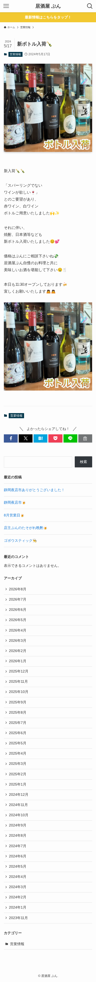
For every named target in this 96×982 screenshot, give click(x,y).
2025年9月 (17, 702)
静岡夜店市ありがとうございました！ (34, 490)
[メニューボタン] (6, 6)
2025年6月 (17, 733)
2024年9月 (17, 825)
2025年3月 (17, 764)
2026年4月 (17, 630)
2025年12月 (18, 671)
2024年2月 (17, 897)
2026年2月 (17, 651)
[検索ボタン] (90, 6)
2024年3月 (17, 887)
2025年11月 (18, 681)
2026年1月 (17, 661)
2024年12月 (18, 795)
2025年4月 (17, 753)
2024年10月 (18, 815)
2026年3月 (17, 641)
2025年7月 (17, 723)
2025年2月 (17, 774)
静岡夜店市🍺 (15, 502)
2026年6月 (17, 610)
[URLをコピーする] (85, 438)
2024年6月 (17, 856)
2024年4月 (17, 877)
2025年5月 (17, 743)
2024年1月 (17, 907)
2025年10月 (18, 692)
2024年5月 (17, 866)
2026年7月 (17, 599)
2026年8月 (17, 589)
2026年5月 (17, 620)
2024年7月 (17, 846)
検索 (83, 462)
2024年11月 (18, 805)
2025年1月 (17, 784)
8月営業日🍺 (14, 515)
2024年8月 (17, 835)
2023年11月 (18, 918)
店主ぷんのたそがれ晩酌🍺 (26, 528)
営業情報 (15, 54)
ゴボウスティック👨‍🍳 (20, 541)
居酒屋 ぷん (48, 6)
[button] (11, 438)
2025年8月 (17, 712)
